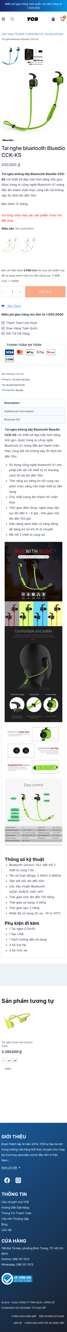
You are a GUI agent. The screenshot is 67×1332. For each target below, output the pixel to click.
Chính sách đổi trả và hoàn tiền (44, 1323)
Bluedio (19, 390)
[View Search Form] (12, 19)
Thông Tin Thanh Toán (16, 1213)
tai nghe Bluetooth (15, 384)
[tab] (33, 403)
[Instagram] (18, 1180)
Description (12, 402)
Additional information (19, 411)
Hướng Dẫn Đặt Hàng (15, 1207)
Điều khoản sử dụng (51, 1316)
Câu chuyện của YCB (15, 1202)
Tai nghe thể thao (21, 379)
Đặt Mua (45, 292)
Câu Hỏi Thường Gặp (15, 1218)
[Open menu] (3, 19)
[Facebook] (7, 1180)
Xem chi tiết (9, 1167)
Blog (4, 1224)
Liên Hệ (6, 1230)
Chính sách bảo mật (24, 1316)
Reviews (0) (12, 419)
